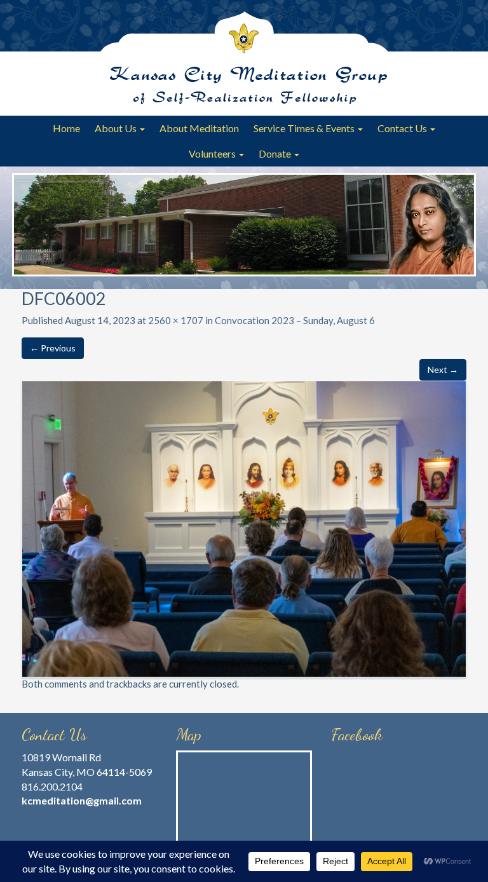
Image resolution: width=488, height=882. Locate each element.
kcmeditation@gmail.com (82, 800)
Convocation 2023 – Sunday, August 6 (295, 320)
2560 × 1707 (175, 320)
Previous (28, 220)
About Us (117, 128)
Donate (276, 153)
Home (66, 128)
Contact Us (403, 128)
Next (460, 220)
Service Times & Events (305, 128)
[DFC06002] (244, 527)
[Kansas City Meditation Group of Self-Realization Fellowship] (244, 58)
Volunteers (213, 153)
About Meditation (199, 128)
